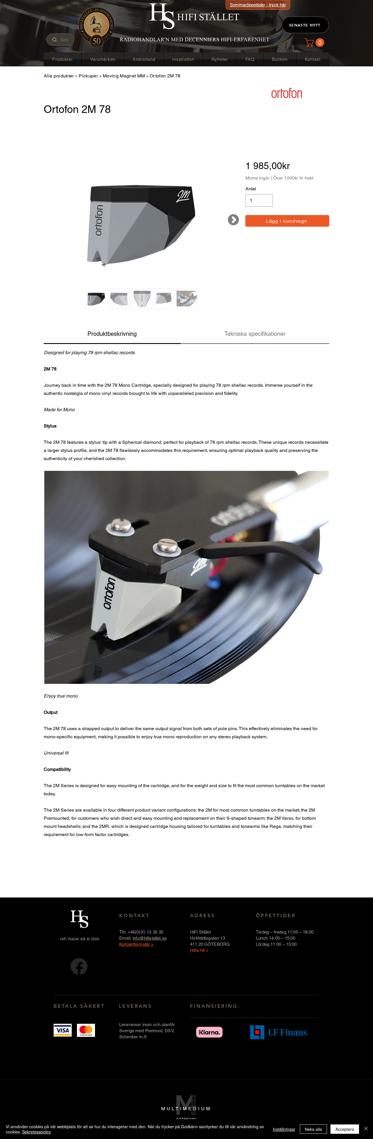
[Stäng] (366, 1129)
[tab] (112, 334)
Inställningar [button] (284, 1129)
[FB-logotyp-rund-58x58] (79, 966)
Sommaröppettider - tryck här (258, 4)
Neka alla (313, 1129)
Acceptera (344, 1129)
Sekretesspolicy (36, 1132)
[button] (315, 42)
